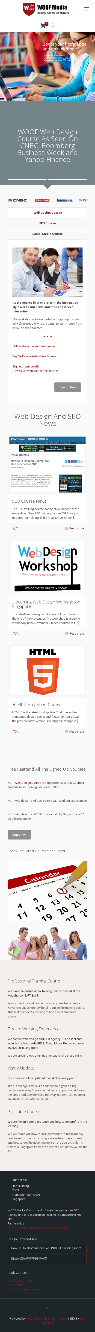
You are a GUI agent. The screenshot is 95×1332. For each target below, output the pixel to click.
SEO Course (47, 223)
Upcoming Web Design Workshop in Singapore (46, 604)
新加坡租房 (42, 1228)
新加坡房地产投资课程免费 (29, 1258)
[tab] (47, 213)
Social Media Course (47, 234)
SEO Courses (75, 782)
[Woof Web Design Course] (47, 9)
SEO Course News (29, 501)
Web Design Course (48, 212)
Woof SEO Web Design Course (46, 1318)
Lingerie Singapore (20, 1228)
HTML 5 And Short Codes (36, 704)
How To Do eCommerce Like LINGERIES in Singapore (46, 1248)
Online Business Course (23, 1289)
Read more (76, 528)
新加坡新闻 (59, 1228)
